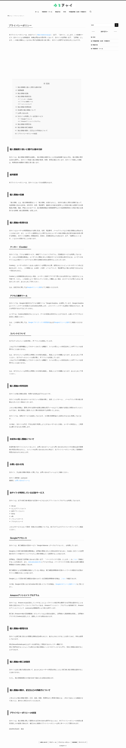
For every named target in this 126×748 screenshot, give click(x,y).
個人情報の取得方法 (24, 96)
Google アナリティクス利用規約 (39, 322)
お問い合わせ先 (23, 113)
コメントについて (26, 104)
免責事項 (74, 742)
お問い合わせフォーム (22, 480)
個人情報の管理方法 (24, 124)
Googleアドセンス (26, 119)
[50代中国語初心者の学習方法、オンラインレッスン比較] (63, 5)
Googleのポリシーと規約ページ (66, 584)
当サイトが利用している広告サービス (30, 116)
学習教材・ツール (98, 49)
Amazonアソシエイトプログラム (30, 121)
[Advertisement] (46, 60)
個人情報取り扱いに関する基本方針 (30, 87)
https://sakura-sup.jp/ (44, 35)
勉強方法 (95, 45)
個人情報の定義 (23, 93)
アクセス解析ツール (27, 101)
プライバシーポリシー (64, 742)
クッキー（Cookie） (27, 99)
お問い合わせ (43, 742)
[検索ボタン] (90, 12)
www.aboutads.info (34, 562)
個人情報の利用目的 (24, 107)
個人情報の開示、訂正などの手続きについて (33, 130)
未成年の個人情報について (27, 110)
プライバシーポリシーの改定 (27, 133)
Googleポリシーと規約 (34, 287)
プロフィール (52, 742)
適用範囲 (21, 90)
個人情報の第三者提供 (25, 127)
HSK (94, 37)
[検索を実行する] (116, 25)
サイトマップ (82, 742)
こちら (75, 559)
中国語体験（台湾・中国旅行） (102, 41)
